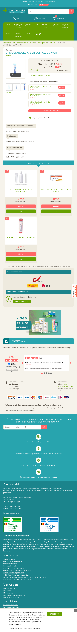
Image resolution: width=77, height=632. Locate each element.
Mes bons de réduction (11, 597)
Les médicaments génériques (13, 573)
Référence (60, 70)
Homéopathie (42, 43)
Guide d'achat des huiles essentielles (16, 575)
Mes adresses (8, 593)
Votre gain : (43, 67)
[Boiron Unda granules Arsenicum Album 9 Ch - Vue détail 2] (16, 87)
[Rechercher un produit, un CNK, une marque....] (71, 11)
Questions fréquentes (10, 605)
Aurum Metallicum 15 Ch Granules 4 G (21, 190)
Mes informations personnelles (14, 595)
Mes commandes (9, 588)
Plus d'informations (15, 628)
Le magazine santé (10, 566)
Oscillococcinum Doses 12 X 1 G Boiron (56, 190)
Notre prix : (46, 64)
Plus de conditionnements (50, 111)
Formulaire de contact (11, 607)
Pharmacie (7, 43)
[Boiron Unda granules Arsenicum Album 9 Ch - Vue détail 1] (9, 87)
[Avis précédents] (22, 363)
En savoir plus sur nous (11, 513)
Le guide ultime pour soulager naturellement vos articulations (24, 577)
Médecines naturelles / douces (24, 43)
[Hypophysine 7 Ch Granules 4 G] (21, 225)
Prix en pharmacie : (47, 60)
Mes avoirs (7, 591)
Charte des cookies (10, 564)
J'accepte (54, 614)
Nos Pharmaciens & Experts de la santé (17, 579)
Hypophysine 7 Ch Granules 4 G (20, 237)
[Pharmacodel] (14, 10)
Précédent (9, 81)
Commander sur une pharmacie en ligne (17, 570)
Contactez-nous (9, 559)
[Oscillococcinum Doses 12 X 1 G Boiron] (56, 178)
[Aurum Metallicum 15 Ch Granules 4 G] (21, 178)
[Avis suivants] (70, 363)
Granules (52, 43)
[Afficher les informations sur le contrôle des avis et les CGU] (19, 367)
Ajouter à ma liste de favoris (40, 76)
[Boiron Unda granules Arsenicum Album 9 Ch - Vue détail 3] (24, 87)
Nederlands (44, 5)
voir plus (28, 364)
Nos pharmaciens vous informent (14, 568)
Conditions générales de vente (13, 561)
